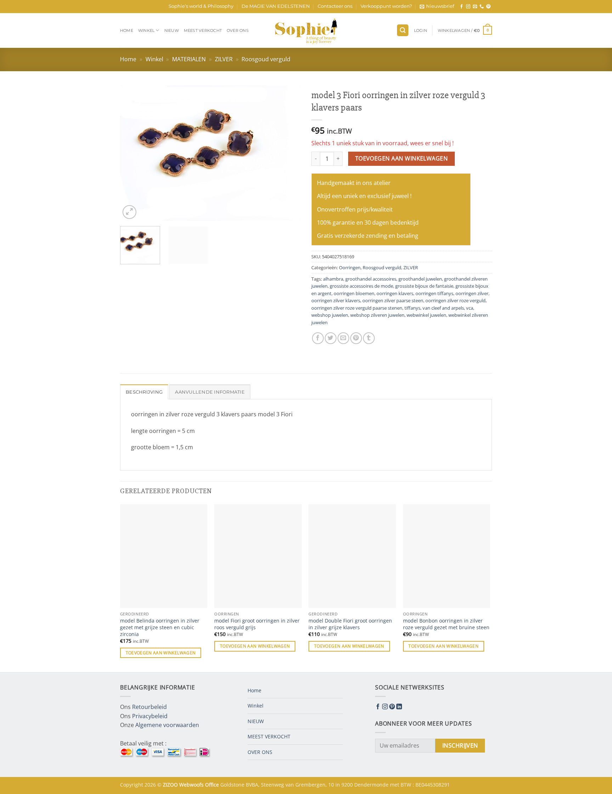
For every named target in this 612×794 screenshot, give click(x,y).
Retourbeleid (149, 707)
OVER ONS (238, 30)
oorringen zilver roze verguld (455, 300)
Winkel (146, 30)
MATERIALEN (189, 59)
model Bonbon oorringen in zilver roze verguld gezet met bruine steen (446, 624)
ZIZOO (171, 784)
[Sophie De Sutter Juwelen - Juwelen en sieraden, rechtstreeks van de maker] (306, 30)
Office (212, 784)
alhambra (333, 279)
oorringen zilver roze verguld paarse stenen (356, 308)
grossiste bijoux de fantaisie (424, 286)
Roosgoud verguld (266, 59)
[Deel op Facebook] (318, 338)
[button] (437, 6)
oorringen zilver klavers (335, 300)
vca (469, 308)
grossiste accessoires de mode (361, 286)
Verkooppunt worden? (386, 6)
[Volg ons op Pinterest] (488, 6)
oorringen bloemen (354, 293)
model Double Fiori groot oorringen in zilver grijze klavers (350, 624)
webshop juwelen (329, 315)
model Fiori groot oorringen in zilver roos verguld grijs (257, 624)
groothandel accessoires (370, 279)
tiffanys (412, 308)
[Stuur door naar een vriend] (343, 338)
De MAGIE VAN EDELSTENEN (276, 6)
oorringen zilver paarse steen (392, 300)
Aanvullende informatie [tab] (210, 392)
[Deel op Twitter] (330, 338)
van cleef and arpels (443, 308)
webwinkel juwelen (426, 315)
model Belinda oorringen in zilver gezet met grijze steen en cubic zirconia (159, 627)
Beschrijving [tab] (144, 392)
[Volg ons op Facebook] (461, 6)
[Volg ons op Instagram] (468, 6)
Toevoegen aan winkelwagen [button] (161, 652)
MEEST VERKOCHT (203, 30)
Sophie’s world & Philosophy (201, 6)
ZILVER (224, 59)
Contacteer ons (335, 6)
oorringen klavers (394, 293)
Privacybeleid (150, 716)
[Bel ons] (482, 6)
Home (126, 30)
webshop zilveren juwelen (377, 315)
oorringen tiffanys (434, 293)
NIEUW (171, 30)
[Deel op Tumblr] (369, 338)
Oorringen (350, 267)
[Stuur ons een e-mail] (475, 6)
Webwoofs (192, 784)
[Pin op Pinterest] (356, 338)
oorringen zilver (471, 293)
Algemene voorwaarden (167, 725)
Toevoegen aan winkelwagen (401, 158)
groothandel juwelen (420, 279)
